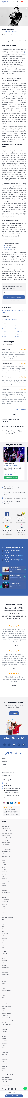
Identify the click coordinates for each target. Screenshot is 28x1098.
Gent (3, 997)
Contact (4, 758)
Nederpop (4, 947)
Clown (3, 1008)
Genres (4, 913)
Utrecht (3, 958)
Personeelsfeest (6, 895)
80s (17, 337)
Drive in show (5, 1052)
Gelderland (4, 965)
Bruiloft (4, 310)
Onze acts (4, 1004)
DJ (2, 5)
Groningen (4, 969)
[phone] (14, 744)
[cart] (22, 2)
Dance (18, 326)
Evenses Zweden (6, 835)
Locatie (4, 951)
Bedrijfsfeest (17, 310)
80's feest (4, 906)
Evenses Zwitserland (7, 833)
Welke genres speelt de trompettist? (13, 426)
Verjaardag (4, 904)
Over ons (4, 764)
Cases (3, 1047)
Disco (5, 331)
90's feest (4, 908)
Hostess (4, 1022)
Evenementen (5, 881)
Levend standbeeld (6, 1006)
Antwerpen (4, 993)
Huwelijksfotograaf (6, 1013)
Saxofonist (4, 1066)
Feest (23, 310)
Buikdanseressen (6, 1034)
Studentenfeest (5, 899)
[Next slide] (26, 16)
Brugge (3, 995)
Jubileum (4, 885)
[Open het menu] (25, 1)
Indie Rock (4, 945)
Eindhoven (4, 963)
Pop (5, 326)
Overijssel (4, 981)
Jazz (3, 926)
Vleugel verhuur (5, 1050)
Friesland (4, 986)
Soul (5, 328)
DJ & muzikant (8, 5)
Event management (6, 1024)
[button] (10, 472)
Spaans (3, 940)
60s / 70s (19, 331)
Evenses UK (4, 840)
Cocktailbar (4, 1043)
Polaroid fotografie (6, 1017)
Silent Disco (4, 1054)
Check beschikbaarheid (14, 297)
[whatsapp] (9, 744)
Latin (5, 334)
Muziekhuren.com (6, 849)
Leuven (3, 1000)
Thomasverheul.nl (6, 847)
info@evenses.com (15, 798)
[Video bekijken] (14, 16)
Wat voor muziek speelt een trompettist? (10, 420)
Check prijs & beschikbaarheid (11, 477)
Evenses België (5, 826)
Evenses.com (5, 824)
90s (5, 337)
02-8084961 (15, 790)
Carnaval (4, 869)
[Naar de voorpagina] (5, 1)
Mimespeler (4, 1031)
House (18, 328)
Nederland (4, 953)
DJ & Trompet (16, 5)
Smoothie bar (5, 1040)
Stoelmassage (5, 1015)
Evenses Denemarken (7, 837)
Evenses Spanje (5, 844)
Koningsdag (4, 890)
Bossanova (4, 938)
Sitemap (4, 767)
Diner (3, 876)
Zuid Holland (5, 972)
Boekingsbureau (5, 853)
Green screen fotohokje (7, 1020)
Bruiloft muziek (5, 922)
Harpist (3, 1068)
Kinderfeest (4, 888)
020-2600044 (16, 788)
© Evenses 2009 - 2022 (8, 775)
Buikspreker (4, 1059)
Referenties (4, 761)
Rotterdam (4, 960)
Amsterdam (4, 956)
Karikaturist (4, 1029)
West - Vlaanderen (6, 990)
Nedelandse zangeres (7, 1079)
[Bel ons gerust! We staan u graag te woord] (14, 2)
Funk (3, 935)
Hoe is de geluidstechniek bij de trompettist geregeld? (12, 432)
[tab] (9, 25)
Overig (3, 312)
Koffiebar (4, 1036)
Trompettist (13, 31)
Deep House (5, 933)
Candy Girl (4, 1027)
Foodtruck (4, 1038)
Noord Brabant (5, 974)
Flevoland (4, 976)
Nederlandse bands (6, 1077)
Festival (3, 883)
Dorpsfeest (4, 878)
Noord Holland (5, 967)
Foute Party (4, 1057)
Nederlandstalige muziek (8, 917)
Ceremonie (4, 871)
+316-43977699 (16, 795)
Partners (4, 821)
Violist (3, 1061)
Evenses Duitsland (6, 828)
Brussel (3, 988)
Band (5, 245)
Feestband (4, 1064)
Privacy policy (5, 770)
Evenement (10, 310)
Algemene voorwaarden (8, 772)
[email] (4, 744)
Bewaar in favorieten (9, 34)
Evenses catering (6, 856)
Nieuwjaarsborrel (6, 892)
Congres (4, 874)
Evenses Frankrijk (6, 842)
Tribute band (8, 247)
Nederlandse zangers (7, 1081)
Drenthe (4, 979)
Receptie (4, 897)
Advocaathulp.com (6, 851)
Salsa (18, 334)
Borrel (3, 867)
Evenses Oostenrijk (6, 830)
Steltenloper (4, 1010)
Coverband (7, 249)
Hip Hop (4, 929)
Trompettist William (8, 462)
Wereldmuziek (5, 1070)
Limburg (3, 983)
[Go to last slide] (2, 16)
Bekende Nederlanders (8, 1075)
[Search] (18, 2)
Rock (3, 919)
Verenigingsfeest (6, 901)
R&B (2, 931)
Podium (3, 1045)
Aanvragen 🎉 (14, 713)
